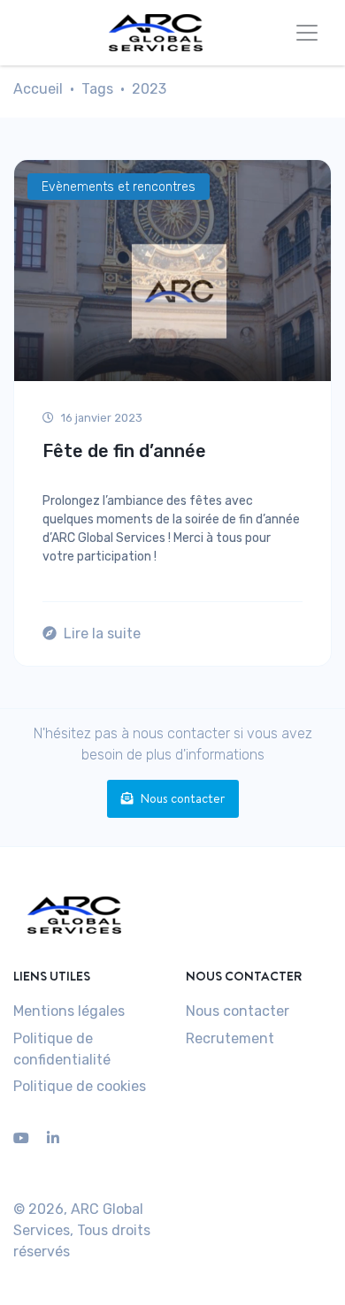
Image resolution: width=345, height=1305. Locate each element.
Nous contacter (183, 798)
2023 (149, 88)
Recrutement (230, 1038)
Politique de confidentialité (62, 1049)
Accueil (38, 88)
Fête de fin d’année (124, 451)
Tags (97, 88)
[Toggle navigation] (307, 33)
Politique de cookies (79, 1086)
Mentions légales (69, 1011)
